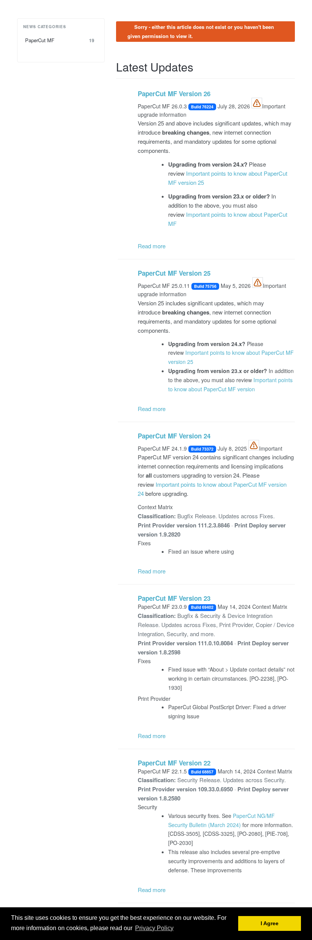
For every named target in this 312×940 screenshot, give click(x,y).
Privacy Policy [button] (154, 928)
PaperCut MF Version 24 (174, 436)
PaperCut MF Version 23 (174, 598)
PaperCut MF (59, 40)
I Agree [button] (270, 923)
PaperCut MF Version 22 (174, 763)
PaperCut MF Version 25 (174, 273)
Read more (152, 246)
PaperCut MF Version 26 (174, 93)
